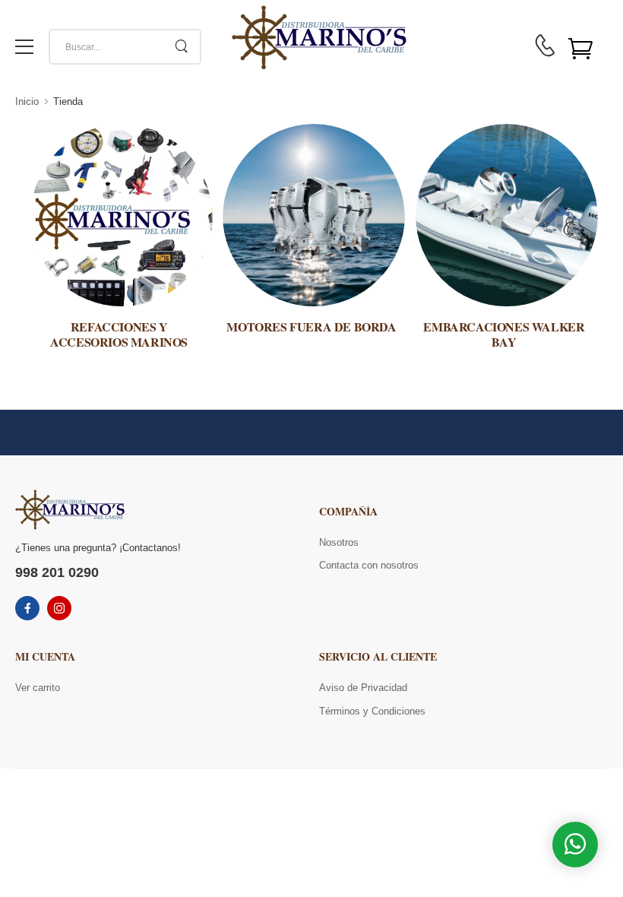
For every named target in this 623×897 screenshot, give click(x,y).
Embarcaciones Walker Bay (503, 334)
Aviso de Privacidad (363, 687)
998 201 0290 (57, 572)
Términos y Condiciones (372, 711)
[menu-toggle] (24, 47)
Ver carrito (37, 687)
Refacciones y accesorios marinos (119, 334)
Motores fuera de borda (311, 326)
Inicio (27, 101)
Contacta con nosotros (369, 565)
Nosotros (339, 542)
